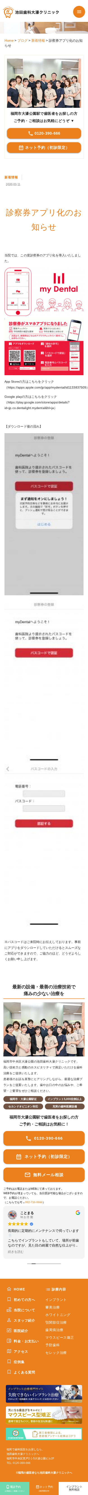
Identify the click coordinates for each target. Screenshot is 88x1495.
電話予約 (15, 1488)
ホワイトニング (57, 1315)
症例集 (19, 1362)
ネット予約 (46, 1488)
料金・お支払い (26, 1341)
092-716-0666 (34, 1202)
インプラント (56, 1300)
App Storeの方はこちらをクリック (29, 381)
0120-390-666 (47, 133)
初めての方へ (24, 1300)
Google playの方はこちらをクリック (31, 396)
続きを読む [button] (16, 1252)
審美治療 (52, 1307)
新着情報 (11, 177)
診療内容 (59, 1289)
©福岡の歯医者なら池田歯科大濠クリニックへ (44, 1472)
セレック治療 (56, 1353)
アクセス (20, 1351)
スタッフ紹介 (24, 1320)
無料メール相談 (48, 1175)
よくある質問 (24, 1372)
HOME (19, 1289)
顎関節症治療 (56, 1322)
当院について (24, 1310)
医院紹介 (20, 1331)
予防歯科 (52, 1345)
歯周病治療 (54, 1330)
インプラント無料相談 (74, 1488)
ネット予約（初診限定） (47, 147)
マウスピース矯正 (59, 1337)
